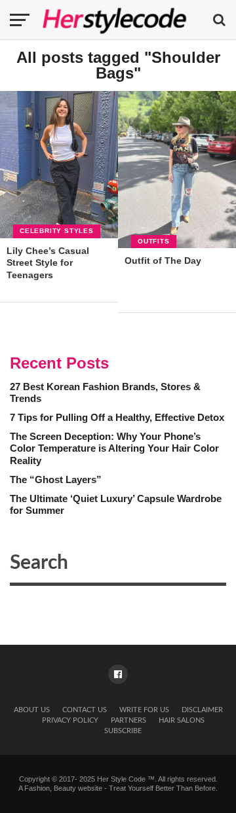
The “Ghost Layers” (56, 479)
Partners (128, 720)
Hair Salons (182, 720)
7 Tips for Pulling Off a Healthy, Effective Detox (117, 417)
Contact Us (84, 710)
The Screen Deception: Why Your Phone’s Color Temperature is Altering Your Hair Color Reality (114, 448)
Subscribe (123, 730)
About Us (32, 710)
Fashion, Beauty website (63, 788)
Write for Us (144, 710)
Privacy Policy (70, 720)
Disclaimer (202, 710)
